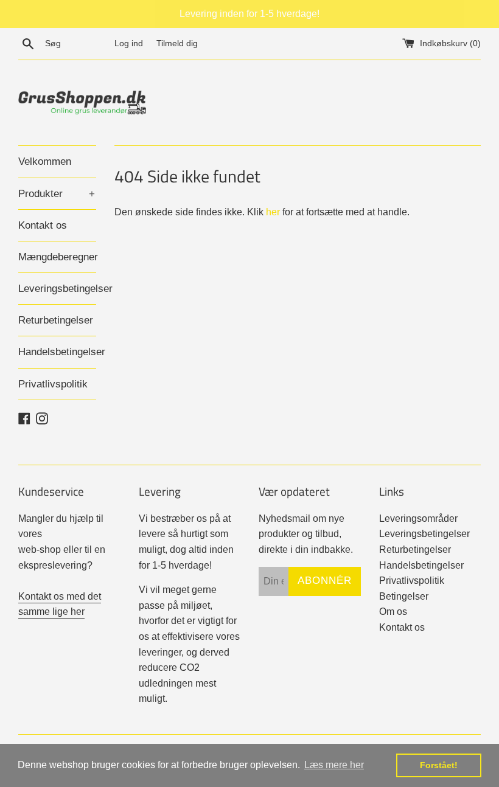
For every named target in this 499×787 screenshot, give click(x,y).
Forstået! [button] (439, 765)
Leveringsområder (418, 518)
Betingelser (403, 596)
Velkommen (44, 161)
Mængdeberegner (57, 257)
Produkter (56, 193)
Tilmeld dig (177, 43)
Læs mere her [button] (334, 765)
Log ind (128, 43)
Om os (393, 611)
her (273, 212)
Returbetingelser (55, 320)
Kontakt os (42, 225)
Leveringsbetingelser (57, 288)
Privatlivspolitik (53, 384)
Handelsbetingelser (57, 352)
